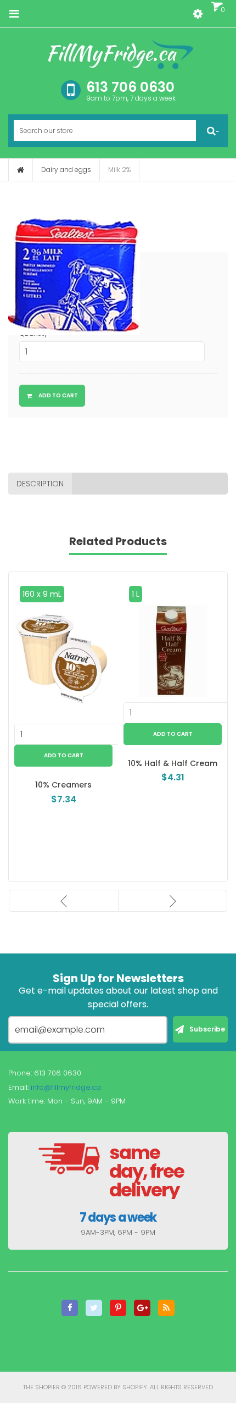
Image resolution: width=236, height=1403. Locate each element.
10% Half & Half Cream (172, 763)
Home (20, 170)
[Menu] (13, 13)
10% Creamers (63, 784)
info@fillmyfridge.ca (66, 1087)
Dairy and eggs (66, 169)
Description (40, 483)
